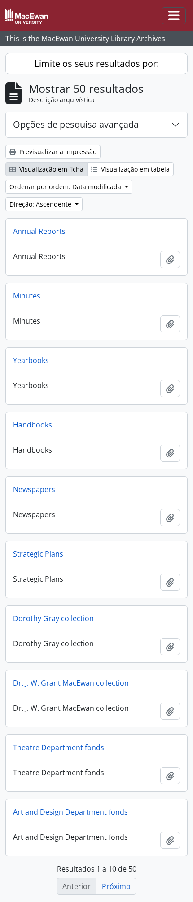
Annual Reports (39, 231)
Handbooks (32, 425)
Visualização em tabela (134, 169)
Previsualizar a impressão (57, 151)
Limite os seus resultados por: (97, 63)
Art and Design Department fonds (70, 812)
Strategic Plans (38, 554)
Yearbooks (31, 360)
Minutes (26, 296)
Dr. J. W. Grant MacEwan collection (71, 683)
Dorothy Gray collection (53, 618)
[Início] (30, 15)
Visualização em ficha (50, 169)
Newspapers (34, 489)
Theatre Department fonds (58, 747)
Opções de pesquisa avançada (76, 124)
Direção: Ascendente (41, 204)
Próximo (116, 886)
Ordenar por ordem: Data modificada (66, 186)
